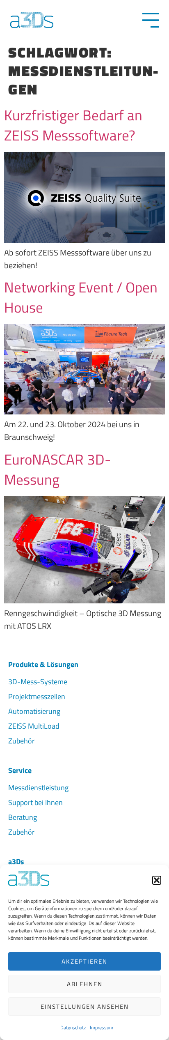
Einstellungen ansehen (85, 1006)
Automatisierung (34, 711)
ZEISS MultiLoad (33, 726)
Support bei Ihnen (35, 802)
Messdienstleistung (38, 787)
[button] (157, 880)
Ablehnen (85, 984)
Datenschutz (73, 1027)
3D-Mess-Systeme (37, 681)
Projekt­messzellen (36, 696)
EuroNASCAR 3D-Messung (57, 469)
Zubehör (21, 740)
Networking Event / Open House (81, 297)
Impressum (101, 1027)
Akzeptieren (84, 961)
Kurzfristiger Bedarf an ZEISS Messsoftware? (73, 125)
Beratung (22, 817)
